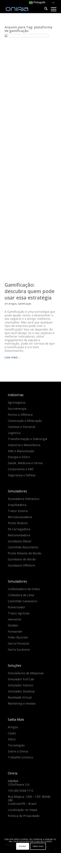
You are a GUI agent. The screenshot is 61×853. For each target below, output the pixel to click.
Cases (12, 733)
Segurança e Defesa (21, 475)
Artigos (13, 303)
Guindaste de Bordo (22, 559)
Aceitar (22, 846)
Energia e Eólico (19, 457)
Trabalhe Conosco (20, 757)
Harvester (15, 619)
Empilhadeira (17, 505)
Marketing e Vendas (22, 703)
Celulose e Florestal (21, 427)
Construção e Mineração (25, 421)
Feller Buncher (18, 637)
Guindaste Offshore (21, 565)
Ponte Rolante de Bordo (24, 553)
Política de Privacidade (23, 816)
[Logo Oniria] (25, 6)
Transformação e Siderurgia (27, 439)
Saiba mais (38, 846)
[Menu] (51, 9)
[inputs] (26, 157)
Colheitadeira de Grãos (24, 589)
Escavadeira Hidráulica (23, 499)
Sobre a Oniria (18, 751)
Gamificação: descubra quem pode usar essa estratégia (29, 291)
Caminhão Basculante (23, 547)
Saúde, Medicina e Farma (25, 463)
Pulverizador (16, 607)
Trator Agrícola (18, 613)
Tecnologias (16, 745)
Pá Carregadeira (19, 529)
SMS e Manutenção (21, 451)
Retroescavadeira (20, 517)
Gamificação (24, 303)
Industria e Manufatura (24, 445)
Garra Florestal (18, 643)
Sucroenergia (17, 409)
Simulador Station (20, 685)
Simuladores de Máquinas (26, 673)
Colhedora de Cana (21, 595)
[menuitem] (44, 9)
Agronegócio (17, 402)
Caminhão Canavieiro (22, 601)
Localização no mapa (22, 810)
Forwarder (15, 631)
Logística (14, 433)
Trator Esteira (18, 511)
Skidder (13, 625)
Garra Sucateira (19, 649)
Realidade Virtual (20, 697)
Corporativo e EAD (21, 469)
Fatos (12, 739)
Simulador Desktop (21, 691)
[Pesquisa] (44, 9)
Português (39, 2)
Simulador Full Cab (21, 679)
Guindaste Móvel (19, 541)
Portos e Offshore (20, 415)
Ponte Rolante (18, 523)
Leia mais (11, 357)
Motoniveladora (19, 535)
